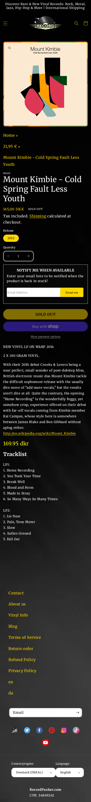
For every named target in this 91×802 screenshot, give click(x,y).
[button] (5, 23)
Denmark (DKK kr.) (29, 772)
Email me (72, 292)
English (65, 772)
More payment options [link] (46, 336)
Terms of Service (24, 637)
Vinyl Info (18, 615)
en (10, 682)
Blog (12, 626)
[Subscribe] (77, 712)
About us (17, 604)
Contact (16, 593)
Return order (20, 648)
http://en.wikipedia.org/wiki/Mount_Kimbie (39, 433)
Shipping (37, 216)
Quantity (9, 247)
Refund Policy (22, 659)
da (10, 693)
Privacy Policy (22, 670)
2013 (11, 238)
